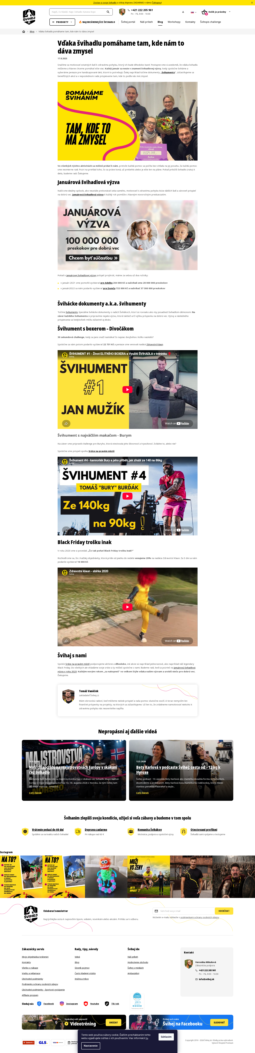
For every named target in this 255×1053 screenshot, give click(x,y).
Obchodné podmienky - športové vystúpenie (43, 990)
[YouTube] (91, 1003)
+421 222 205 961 (142, 11)
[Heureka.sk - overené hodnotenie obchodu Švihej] (137, 1001)
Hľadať (108, 11)
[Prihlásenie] (183, 12)
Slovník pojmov (82, 968)
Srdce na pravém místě (101, 451)
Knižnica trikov (82, 979)
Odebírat (224, 911)
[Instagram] (69, 1003)
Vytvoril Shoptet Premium (222, 1043)
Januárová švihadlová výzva (87, 194)
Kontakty (26, 962)
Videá (77, 957)
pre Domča (109, 288)
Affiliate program (30, 995)
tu (147, 1038)
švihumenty (168, 72)
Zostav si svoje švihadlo (105, 2)
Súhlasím (166, 1037)
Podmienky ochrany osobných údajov (40, 984)
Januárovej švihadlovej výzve (81, 275)
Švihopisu (156, 2)
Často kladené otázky (85, 973)
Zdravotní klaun (154, 344)
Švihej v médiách (136, 968)
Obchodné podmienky (32, 979)
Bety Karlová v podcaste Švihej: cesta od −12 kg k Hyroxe (178, 769)
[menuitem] (62, 22)
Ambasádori (133, 973)
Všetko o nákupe (30, 968)
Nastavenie (91, 1045)
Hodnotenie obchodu (138, 962)
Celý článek (35, 793)
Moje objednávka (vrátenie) (35, 957)
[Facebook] (45, 1003)
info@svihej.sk (206, 979)
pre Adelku (106, 283)
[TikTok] (112, 1003)
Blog (77, 962)
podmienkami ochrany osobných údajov (200, 917)
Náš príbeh (133, 957)
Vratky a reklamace (31, 973)
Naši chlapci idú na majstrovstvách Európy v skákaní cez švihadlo (73, 769)
